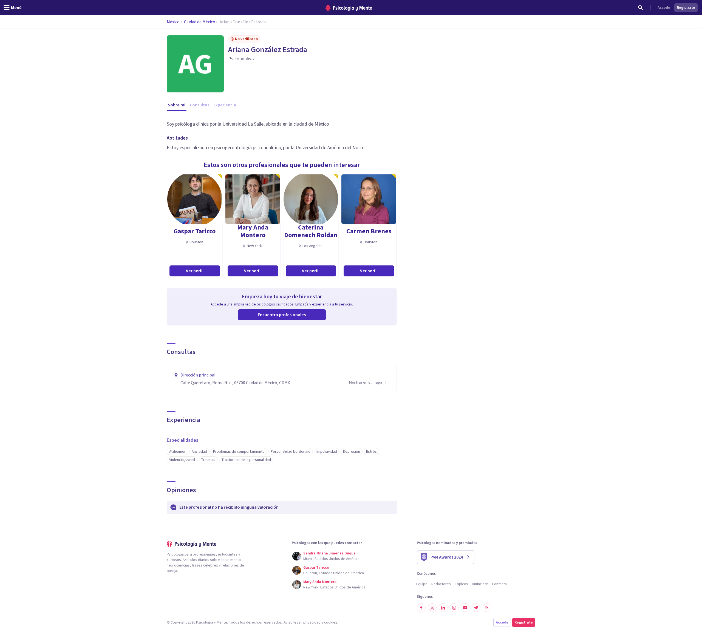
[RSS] (487, 607)
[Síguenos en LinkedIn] (443, 607)
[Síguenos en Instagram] (454, 607)
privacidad (312, 622)
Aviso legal (292, 622)
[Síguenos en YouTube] (465, 607)
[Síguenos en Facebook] (421, 607)
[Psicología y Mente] (348, 8)
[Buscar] (640, 7)
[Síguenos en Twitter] (432, 607)
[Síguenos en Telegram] (476, 607)
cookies (330, 622)
